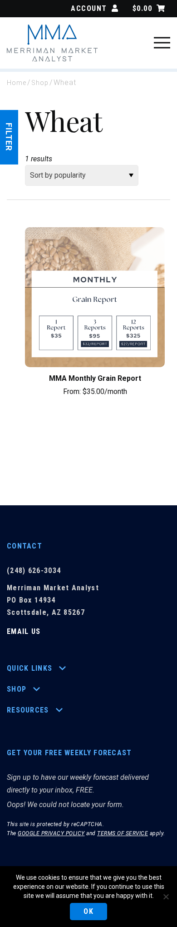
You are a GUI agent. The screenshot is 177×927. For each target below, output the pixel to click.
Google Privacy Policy (51, 833)
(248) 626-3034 (34, 570)
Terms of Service (122, 833)
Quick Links (29, 668)
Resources (28, 710)
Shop (40, 82)
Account (89, 8)
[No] (165, 896)
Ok (88, 911)
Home (16, 82)
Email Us (23, 631)
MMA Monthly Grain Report (95, 378)
